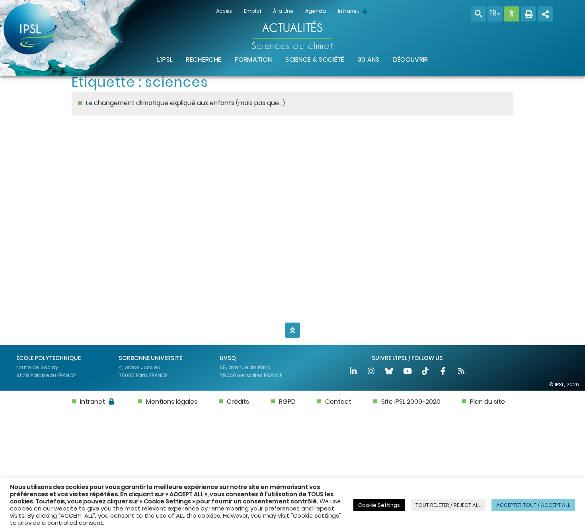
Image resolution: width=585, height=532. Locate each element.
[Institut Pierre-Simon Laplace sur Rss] (461, 372)
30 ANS (369, 59)
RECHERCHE (203, 59)
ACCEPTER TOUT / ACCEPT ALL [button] (533, 505)
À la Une (283, 11)
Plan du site (487, 401)
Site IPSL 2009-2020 (411, 401)
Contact (338, 401)
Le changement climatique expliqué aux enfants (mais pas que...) (185, 103)
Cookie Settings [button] (379, 505)
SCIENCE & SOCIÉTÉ (314, 59)
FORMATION (253, 59)
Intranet (349, 11)
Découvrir (410, 59)
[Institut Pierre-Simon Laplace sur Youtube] (408, 372)
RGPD (287, 401)
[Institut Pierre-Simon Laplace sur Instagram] (371, 372)
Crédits (238, 401)
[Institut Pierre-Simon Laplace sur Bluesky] (390, 372)
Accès (224, 11)
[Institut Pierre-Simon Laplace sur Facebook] (443, 372)
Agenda (315, 11)
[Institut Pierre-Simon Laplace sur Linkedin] (354, 372)
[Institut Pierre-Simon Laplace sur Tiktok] (426, 372)
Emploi (252, 11)
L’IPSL (165, 59)
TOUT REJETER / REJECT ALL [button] (448, 505)
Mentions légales (171, 401)
